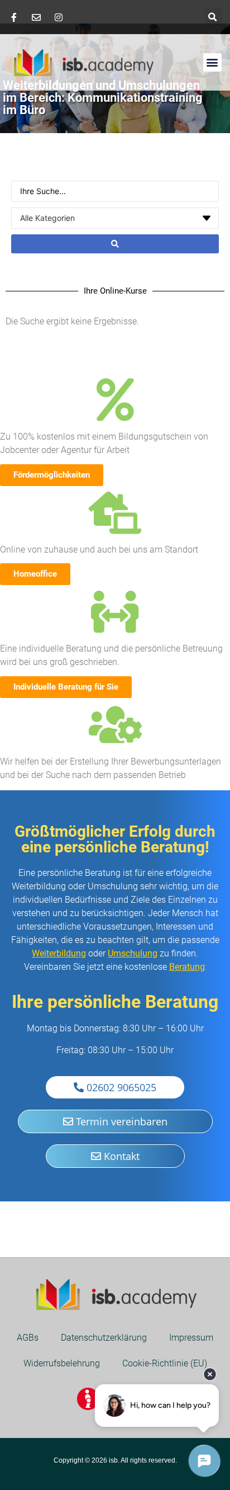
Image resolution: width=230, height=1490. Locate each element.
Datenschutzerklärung (104, 1337)
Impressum (191, 1337)
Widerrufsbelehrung (61, 1363)
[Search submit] (115, 243)
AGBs (28, 1337)
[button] (213, 17)
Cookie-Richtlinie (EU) (164, 1363)
